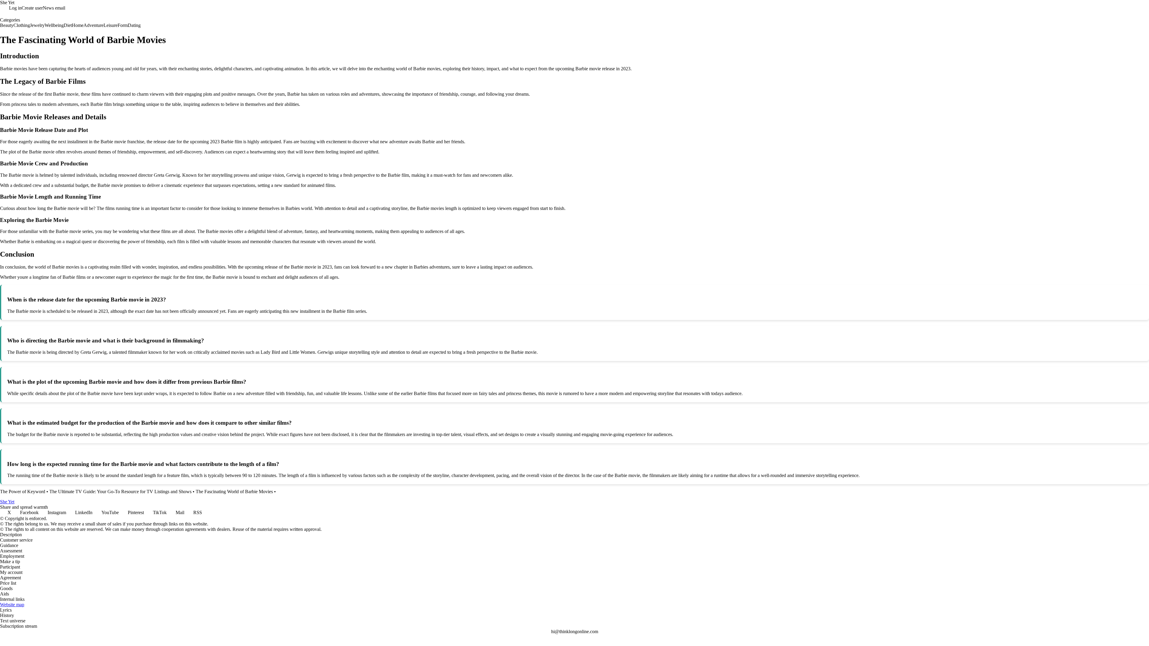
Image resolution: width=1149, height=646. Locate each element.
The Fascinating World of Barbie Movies (234, 491)
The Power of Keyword (22, 491)
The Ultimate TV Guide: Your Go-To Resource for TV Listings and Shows (120, 491)
